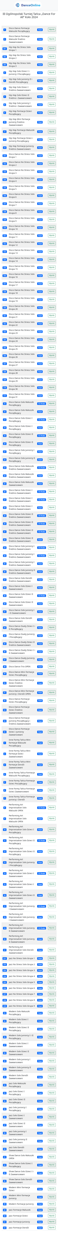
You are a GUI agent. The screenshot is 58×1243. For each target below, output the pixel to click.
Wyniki (51, 29)
